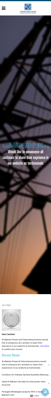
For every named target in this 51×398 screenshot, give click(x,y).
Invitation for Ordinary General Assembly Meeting (25, 375)
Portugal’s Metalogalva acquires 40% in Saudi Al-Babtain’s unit (24, 393)
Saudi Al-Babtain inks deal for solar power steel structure (23, 383)
